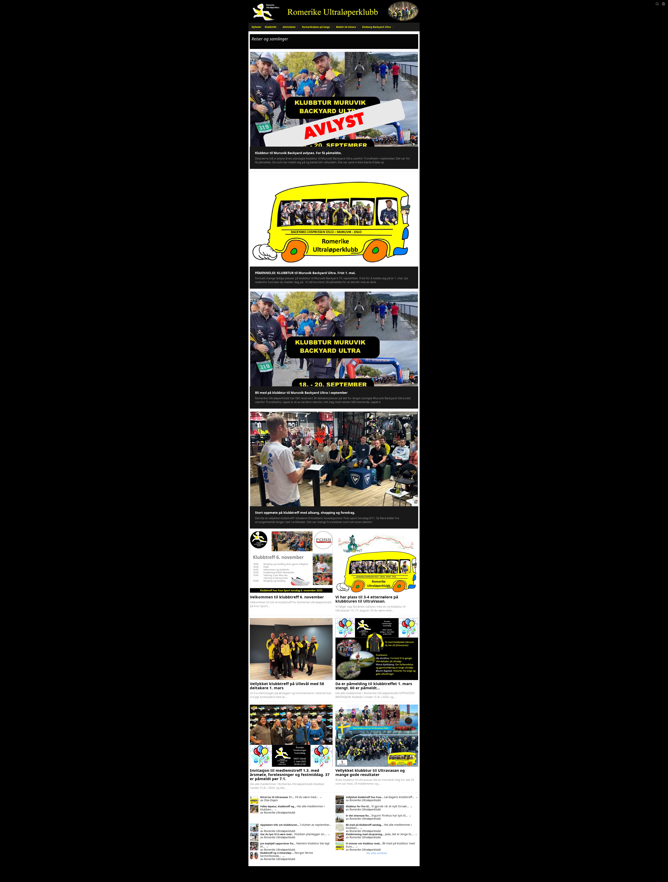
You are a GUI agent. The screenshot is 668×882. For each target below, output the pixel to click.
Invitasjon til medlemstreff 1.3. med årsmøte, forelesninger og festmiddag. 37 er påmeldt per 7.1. (290, 774)
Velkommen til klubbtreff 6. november (287, 596)
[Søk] (657, 4)
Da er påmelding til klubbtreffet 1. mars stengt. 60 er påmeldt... (373, 685)
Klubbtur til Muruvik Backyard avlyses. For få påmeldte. (298, 153)
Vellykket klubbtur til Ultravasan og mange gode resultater (370, 772)
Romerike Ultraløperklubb (365, 800)
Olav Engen (271, 800)
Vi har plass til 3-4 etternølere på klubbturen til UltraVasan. (366, 599)
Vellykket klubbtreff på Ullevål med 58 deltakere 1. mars (287, 685)
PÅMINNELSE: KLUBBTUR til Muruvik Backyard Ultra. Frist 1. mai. (305, 273)
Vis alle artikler (376, 853)
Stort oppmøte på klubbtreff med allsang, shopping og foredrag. (305, 512)
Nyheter (256, 27)
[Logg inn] (663, 4)
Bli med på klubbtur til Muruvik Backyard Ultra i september (301, 393)
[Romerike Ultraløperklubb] (334, 11)
